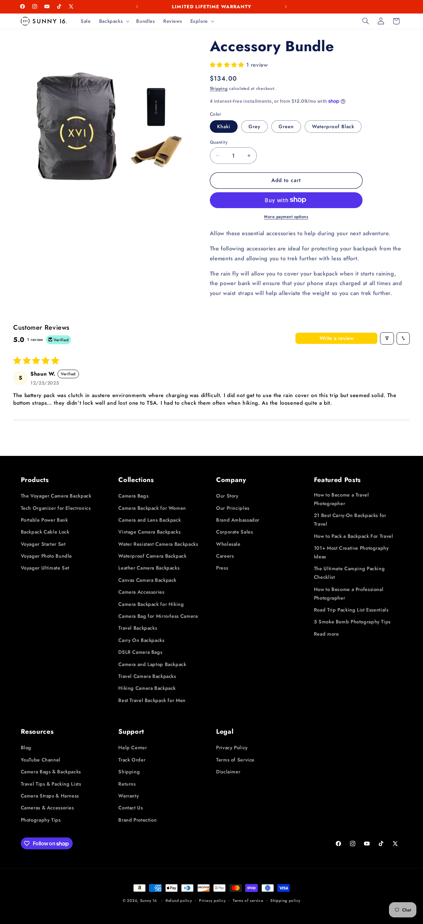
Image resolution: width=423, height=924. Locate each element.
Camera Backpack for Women (152, 508)
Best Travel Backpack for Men (152, 700)
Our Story (227, 495)
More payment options (286, 216)
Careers (225, 556)
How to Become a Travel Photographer (341, 499)
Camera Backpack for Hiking (151, 604)
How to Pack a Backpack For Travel (353, 536)
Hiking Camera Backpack (147, 688)
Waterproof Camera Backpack (152, 556)
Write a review (337, 338)
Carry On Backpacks (141, 640)
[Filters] (387, 338)
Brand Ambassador (237, 520)
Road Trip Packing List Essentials (351, 609)
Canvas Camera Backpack (147, 580)
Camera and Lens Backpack (149, 520)
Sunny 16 (148, 900)
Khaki (223, 126)
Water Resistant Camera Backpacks (158, 544)
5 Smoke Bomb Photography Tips (352, 621)
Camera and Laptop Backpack (152, 664)
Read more (326, 634)
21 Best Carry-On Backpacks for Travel (350, 520)
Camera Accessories (141, 592)
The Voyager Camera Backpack (56, 495)
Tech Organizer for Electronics (56, 508)
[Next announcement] (286, 6)
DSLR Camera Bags (140, 652)
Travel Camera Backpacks (147, 676)
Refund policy (179, 900)
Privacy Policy (232, 747)
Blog (26, 747)
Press (222, 568)
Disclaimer (228, 771)
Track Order (131, 759)
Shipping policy (285, 900)
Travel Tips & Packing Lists (51, 784)
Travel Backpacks (137, 628)
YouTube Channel (40, 759)
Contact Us (130, 807)
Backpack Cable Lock (45, 532)
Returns (126, 784)
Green (286, 126)
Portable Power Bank (44, 520)
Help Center (132, 747)
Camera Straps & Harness (50, 795)
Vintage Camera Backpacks (149, 532)
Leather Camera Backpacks (148, 568)
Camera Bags (133, 495)
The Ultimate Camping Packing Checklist (349, 573)
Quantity (218, 142)
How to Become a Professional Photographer (349, 594)
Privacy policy (212, 900)
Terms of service (248, 900)
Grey (254, 126)
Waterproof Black (333, 126)
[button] (113, 21)
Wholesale (228, 544)
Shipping (219, 89)
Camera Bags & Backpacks (51, 771)
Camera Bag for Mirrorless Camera (158, 616)
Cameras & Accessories (47, 807)
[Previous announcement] (137, 6)
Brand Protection (137, 820)
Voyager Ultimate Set (45, 568)
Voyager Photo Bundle (46, 556)
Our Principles (233, 508)
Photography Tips (41, 820)
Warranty (128, 795)
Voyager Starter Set (43, 544)
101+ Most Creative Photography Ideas (351, 552)
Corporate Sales (234, 532)
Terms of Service (235, 759)
